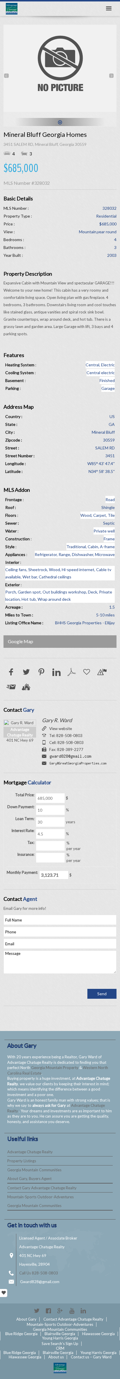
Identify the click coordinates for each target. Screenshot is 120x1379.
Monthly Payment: (22, 872)
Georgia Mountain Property (55, 1067)
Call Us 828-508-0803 (38, 1273)
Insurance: (25, 854)
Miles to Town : (19, 614)
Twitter (36, 1310)
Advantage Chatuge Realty (30, 1152)
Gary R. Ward (57, 720)
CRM (60, 1348)
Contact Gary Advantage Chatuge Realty (42, 1188)
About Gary (26, 1319)
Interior (12, 562)
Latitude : (14, 471)
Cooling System (19, 372)
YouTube (71, 1310)
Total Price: (24, 794)
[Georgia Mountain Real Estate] (60, 1368)
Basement (14, 380)
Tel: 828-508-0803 (65, 735)
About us (56, 1357)
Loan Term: (24, 818)
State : (11, 424)
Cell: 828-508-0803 (66, 742)
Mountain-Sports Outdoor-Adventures (40, 1197)
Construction (17, 538)
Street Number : (20, 455)
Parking (12, 388)
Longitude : (15, 463)
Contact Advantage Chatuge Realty (73, 1319)
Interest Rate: (22, 830)
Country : (13, 416)
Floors (10, 515)
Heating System (19, 364)
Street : (12, 447)
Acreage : (14, 607)
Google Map (20, 641)
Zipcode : (13, 439)
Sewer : (12, 523)
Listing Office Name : (24, 622)
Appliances (15, 554)
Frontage (13, 499)
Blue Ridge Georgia (21, 1333)
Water (11, 530)
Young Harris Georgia (60, 1338)
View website (60, 728)
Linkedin (83, 1310)
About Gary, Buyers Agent (29, 1178)
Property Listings (21, 1161)
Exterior (12, 584)
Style (10, 546)
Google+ (60, 1310)
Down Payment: (20, 806)
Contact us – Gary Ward (91, 1357)
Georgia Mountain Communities (34, 1170)
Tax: (30, 842)
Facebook (48, 1310)
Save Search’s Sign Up (60, 1343)
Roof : (10, 507)
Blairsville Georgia (60, 1333)
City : (10, 432)
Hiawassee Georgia (98, 1333)
